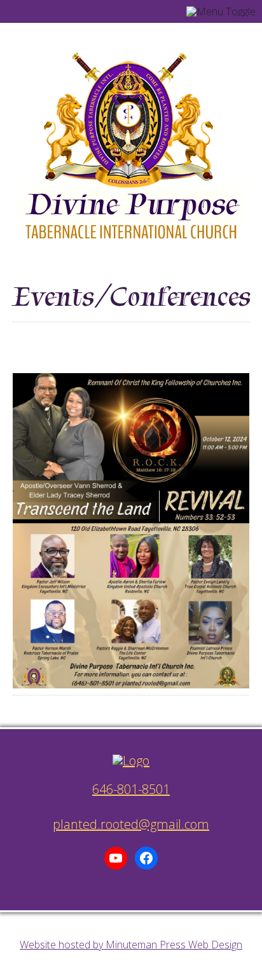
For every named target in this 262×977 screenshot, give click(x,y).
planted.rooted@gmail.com (131, 824)
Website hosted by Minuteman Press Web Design (131, 945)
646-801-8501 (131, 789)
